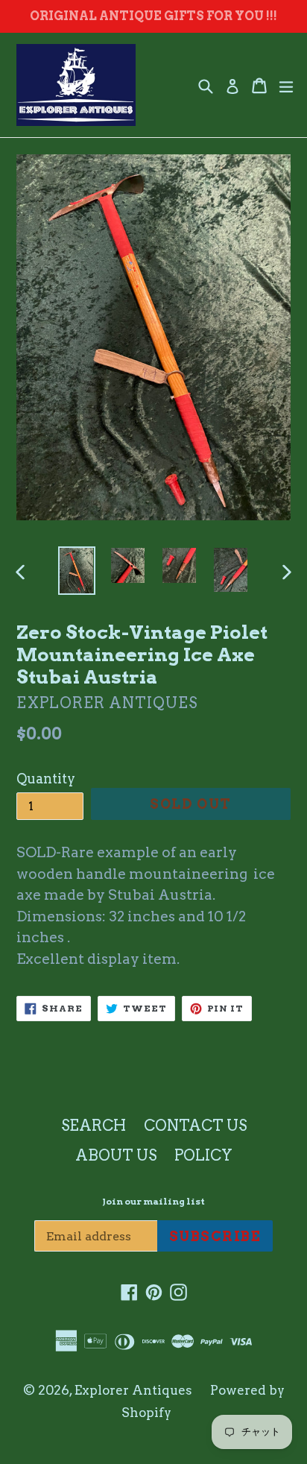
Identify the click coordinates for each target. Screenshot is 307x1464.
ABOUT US (115, 1155)
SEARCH (93, 1126)
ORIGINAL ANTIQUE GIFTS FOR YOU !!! (153, 16)
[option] (76, 571)
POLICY (203, 1155)
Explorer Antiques (133, 1390)
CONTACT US (195, 1126)
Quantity (45, 778)
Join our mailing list (153, 1201)
